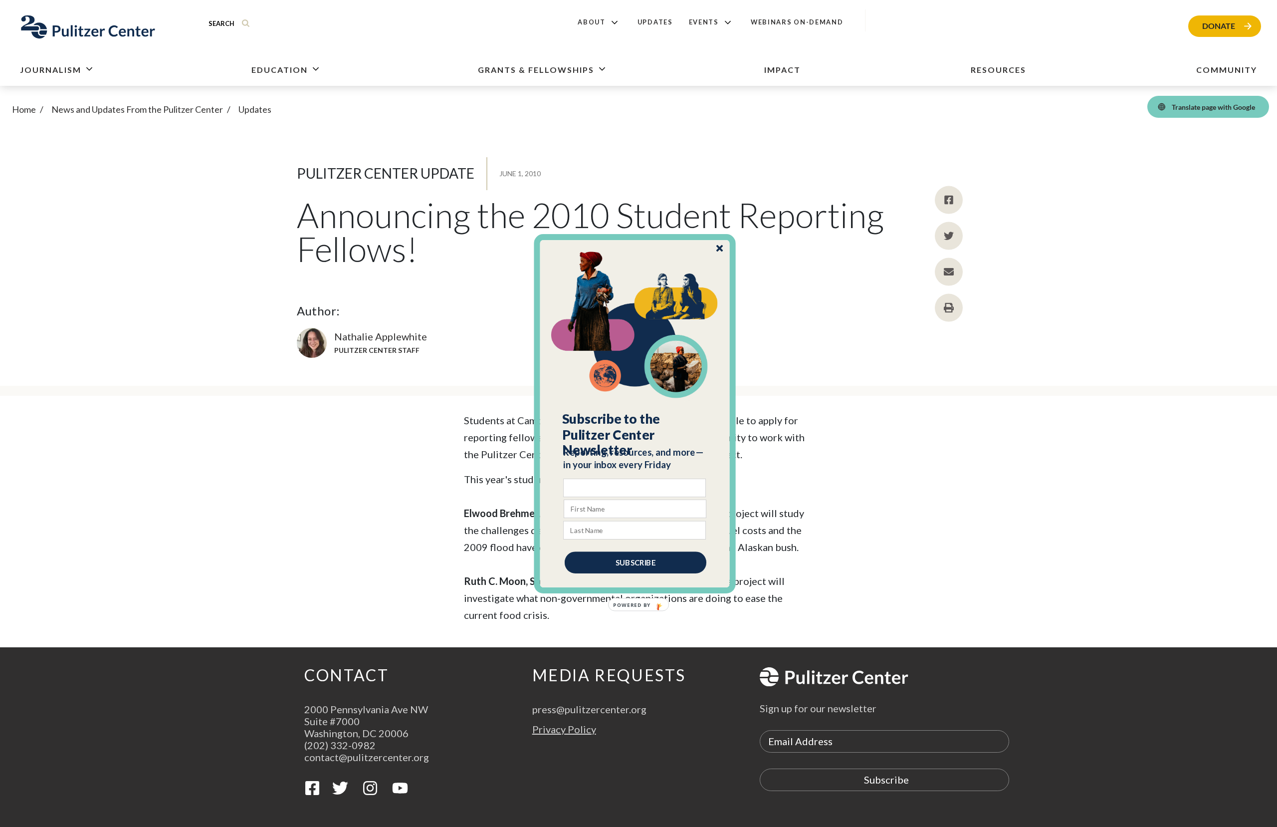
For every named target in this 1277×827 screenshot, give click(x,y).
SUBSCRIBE (635, 561)
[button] (635, 434)
